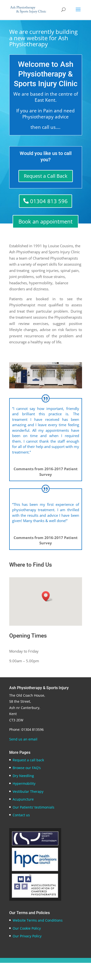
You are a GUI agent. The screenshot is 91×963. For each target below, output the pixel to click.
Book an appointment (45, 221)
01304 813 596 (49, 201)
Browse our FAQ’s (27, 767)
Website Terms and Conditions (38, 920)
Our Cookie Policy (27, 928)
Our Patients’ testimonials (33, 807)
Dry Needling (23, 775)
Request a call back (28, 760)
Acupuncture (23, 799)
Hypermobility (24, 783)
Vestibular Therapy (28, 791)
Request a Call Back (45, 176)
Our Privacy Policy (27, 936)
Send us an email (23, 739)
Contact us (21, 815)
